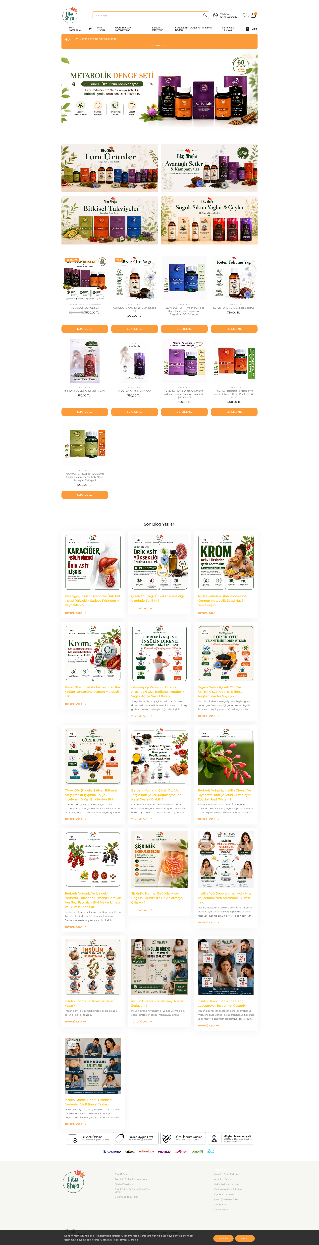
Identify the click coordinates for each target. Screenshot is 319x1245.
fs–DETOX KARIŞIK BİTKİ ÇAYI (134, 390)
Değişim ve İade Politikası (228, 1189)
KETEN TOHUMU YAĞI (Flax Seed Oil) (234, 307)
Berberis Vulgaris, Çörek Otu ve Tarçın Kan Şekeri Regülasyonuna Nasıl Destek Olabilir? (156, 795)
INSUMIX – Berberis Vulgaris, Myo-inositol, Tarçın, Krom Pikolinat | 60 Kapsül (234, 394)
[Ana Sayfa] (90, 28)
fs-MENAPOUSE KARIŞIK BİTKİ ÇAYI (84, 390)
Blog (254, 28)
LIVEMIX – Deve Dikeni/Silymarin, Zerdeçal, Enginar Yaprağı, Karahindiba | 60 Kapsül (184, 394)
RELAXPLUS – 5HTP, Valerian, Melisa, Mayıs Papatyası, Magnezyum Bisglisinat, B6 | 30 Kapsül (184, 311)
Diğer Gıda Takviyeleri (228, 28)
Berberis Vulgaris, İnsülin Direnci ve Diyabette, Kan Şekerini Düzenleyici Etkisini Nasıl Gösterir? (224, 795)
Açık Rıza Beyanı (223, 1179)
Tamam (245, 1238)
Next (254, 91)
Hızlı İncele (85, 297)
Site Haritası (220, 1204)
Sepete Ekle (84, 328)
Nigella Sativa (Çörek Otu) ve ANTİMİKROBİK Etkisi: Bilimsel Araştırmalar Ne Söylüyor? (220, 691)
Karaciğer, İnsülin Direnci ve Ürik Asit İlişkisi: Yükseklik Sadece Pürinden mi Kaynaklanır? (92, 600)
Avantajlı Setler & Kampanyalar (124, 28)
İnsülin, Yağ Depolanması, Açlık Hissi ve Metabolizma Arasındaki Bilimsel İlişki (225, 898)
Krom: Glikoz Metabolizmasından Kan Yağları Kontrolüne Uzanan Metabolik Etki (93, 691)
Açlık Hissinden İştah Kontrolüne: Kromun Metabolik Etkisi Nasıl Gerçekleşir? (222, 600)
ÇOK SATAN (72, 260)
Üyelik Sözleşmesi (224, 1194)
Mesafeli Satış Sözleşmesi (228, 1174)
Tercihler (223, 1238)
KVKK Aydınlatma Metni (227, 1184)
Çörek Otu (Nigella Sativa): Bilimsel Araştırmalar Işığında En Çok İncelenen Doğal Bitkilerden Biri (91, 795)
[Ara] (205, 15)
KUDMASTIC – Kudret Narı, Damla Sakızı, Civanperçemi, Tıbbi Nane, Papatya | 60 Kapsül (84, 477)
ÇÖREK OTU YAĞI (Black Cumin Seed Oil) (134, 309)
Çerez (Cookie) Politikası (227, 1199)
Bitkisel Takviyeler (157, 28)
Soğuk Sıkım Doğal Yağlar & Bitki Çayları (193, 28)
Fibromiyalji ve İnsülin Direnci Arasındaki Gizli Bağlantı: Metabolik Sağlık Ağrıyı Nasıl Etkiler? (157, 691)
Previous (65, 91)
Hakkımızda (221, 1209)
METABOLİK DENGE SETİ (84, 307)
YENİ (118, 260)
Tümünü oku (73, 613)
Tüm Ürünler (101, 28)
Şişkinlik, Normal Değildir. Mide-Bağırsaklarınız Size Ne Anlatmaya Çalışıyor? (157, 898)
